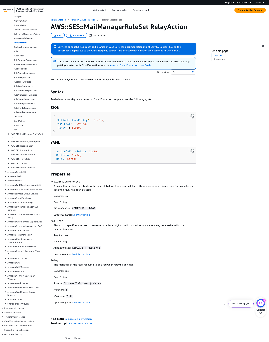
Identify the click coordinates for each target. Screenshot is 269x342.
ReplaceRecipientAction (78, 318)
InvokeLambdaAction (81, 323)
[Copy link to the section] (48, 91)
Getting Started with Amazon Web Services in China (143, 50)
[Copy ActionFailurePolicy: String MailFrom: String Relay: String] (192, 151)
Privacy (68, 338)
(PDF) (176, 50)
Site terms (78, 338)
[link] (111, 19)
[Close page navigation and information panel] (263, 46)
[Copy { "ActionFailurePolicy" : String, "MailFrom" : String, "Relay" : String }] (192, 116)
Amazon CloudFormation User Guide (130, 65)
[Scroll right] (152, 10)
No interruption (81, 214)
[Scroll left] (91, 10)
